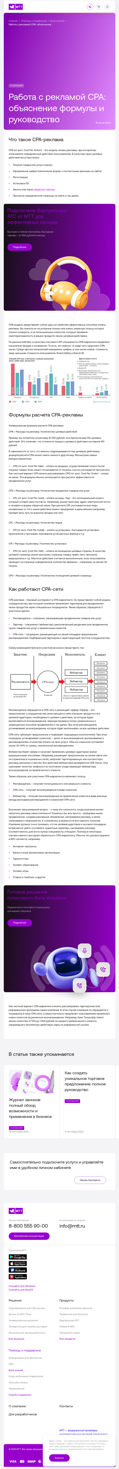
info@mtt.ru (72, 1226)
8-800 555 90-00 (28, 1226)
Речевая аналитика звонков (75, 1308)
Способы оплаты (18, 1382)
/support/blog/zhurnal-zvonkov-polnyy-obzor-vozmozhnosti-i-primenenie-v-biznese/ (31, 1101)
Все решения (16, 1338)
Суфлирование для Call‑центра (27, 1308)
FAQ (11, 1364)
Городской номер (69, 1332)
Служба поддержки (20, 1394)
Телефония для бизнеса (73, 1314)
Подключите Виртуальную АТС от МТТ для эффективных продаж (37, 216)
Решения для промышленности (27, 1332)
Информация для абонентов (25, 1357)
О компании (17, 1406)
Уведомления (16, 1388)
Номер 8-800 (67, 1326)
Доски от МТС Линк (20, 1314)
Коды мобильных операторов (26, 1376)
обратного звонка (44, 189)
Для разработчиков (23, 1414)
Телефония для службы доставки (28, 1326)
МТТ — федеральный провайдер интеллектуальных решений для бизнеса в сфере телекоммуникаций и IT (83, 1434)
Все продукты (67, 1338)
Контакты (66, 1406)
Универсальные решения (23, 1320)
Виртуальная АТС (69, 1320)
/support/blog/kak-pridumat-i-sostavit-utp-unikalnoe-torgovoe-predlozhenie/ (87, 1101)
